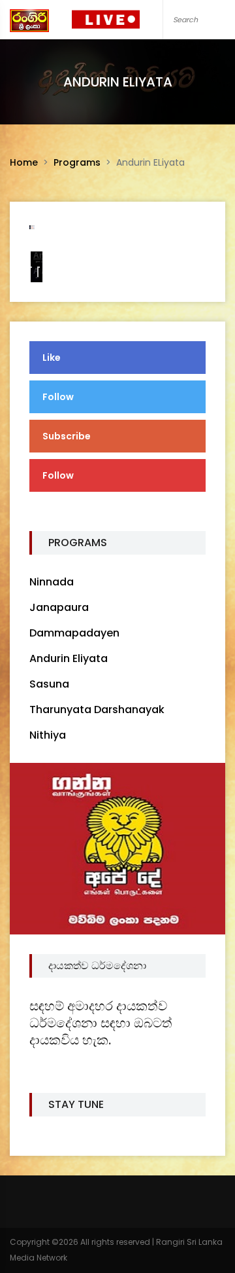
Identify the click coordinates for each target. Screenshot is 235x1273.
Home (24, 162)
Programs (77, 162)
